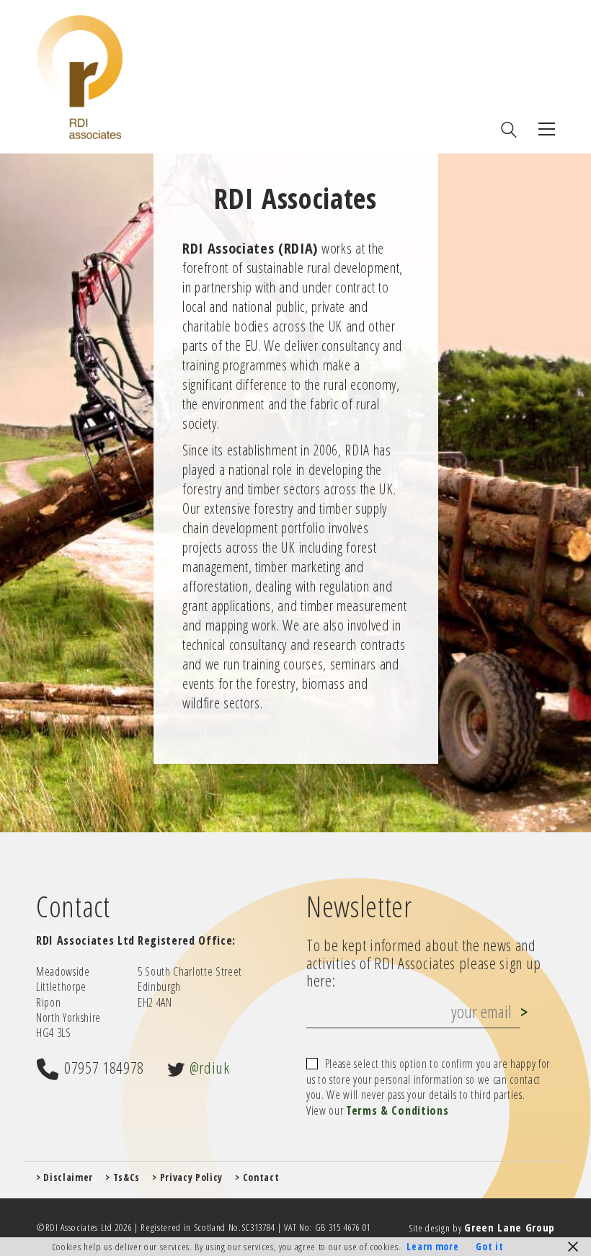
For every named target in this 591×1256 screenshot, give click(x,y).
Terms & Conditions (397, 1110)
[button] (546, 129)
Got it (489, 1246)
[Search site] (509, 131)
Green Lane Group (509, 1227)
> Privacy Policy (187, 1177)
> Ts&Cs (122, 1177)
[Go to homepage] (80, 76)
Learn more (432, 1246)
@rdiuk (210, 1067)
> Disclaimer (64, 1177)
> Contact (257, 1177)
